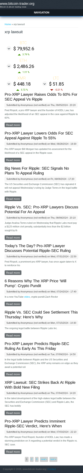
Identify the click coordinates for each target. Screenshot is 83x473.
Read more (13, 125)
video (27, 297)
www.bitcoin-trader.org (17, 3)
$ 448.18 (22, 84)
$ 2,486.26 (23, 66)
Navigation (41, 12)
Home (8, 24)
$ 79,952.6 (23, 48)
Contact (52, 469)
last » (53, 459)
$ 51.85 (56, 84)
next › (44, 459)
